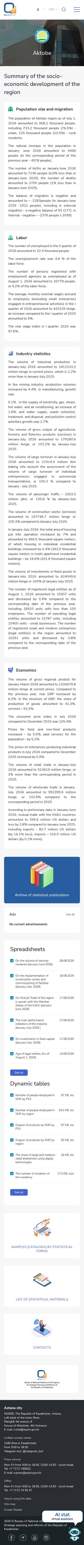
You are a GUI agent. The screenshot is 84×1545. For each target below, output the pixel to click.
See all (70, 914)
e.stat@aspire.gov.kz (26, 1429)
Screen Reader (13, 1510)
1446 (7, 1443)
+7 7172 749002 (19, 1469)
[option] (42, 1379)
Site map (9, 1504)
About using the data (17, 1499)
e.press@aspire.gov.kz (27, 1473)
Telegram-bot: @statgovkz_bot (23, 1451)
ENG (51, 9)
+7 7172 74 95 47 (20, 1490)
